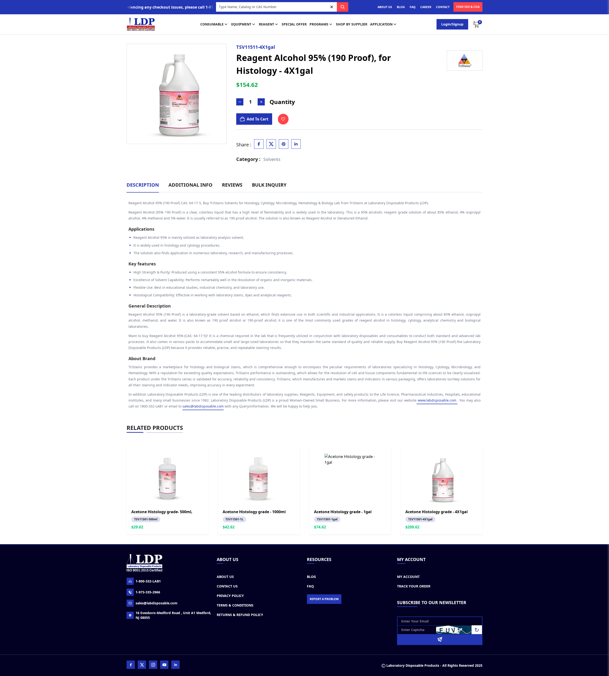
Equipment (241, 24)
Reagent (266, 24)
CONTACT (443, 7)
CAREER (425, 7)
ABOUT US (385, 7)
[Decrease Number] (239, 101)
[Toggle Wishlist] (283, 119)
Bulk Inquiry (269, 185)
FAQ (413, 7)
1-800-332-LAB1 (148, 581)
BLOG (401, 7)
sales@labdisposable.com (203, 406)
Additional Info (190, 185)
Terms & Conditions (235, 605)
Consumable (212, 24)
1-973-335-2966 (148, 592)
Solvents (271, 159)
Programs (318, 24)
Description (143, 185)
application (381, 24)
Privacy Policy (230, 595)
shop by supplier (351, 24)
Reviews (232, 185)
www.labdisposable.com (437, 400)
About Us (225, 576)
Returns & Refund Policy (240, 614)
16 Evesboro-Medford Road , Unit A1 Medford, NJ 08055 (173, 615)
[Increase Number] (261, 101)
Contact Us (227, 586)
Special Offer (294, 24)
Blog (311, 576)
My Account (408, 576)
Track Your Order (413, 586)
